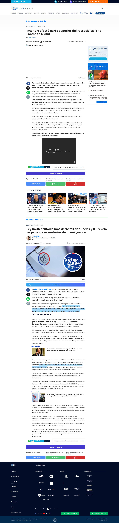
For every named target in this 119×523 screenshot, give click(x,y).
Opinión (58, 13)
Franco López (36, 236)
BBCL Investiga (65, 13)
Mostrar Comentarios (56, 173)
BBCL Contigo (74, 13)
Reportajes (14, 502)
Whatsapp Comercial (71, 513)
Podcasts (13, 13)
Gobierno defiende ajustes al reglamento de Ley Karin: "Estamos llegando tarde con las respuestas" (64, 349)
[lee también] (39, 352)
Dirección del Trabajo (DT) (43, 289)
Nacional (20, 13)
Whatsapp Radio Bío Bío (100, 513)
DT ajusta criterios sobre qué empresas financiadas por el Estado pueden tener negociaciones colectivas (65, 395)
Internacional (28, 13)
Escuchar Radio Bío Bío (98, 1)
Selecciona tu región (19, 1)
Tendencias (51, 13)
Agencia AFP (31, 38)
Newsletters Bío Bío (62, 1)
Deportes (43, 13)
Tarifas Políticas (15, 512)
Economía (36, 13)
